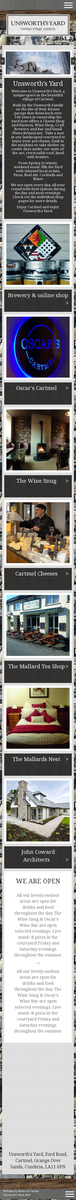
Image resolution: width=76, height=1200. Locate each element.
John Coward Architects (38, 855)
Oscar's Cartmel (36, 388)
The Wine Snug (36, 480)
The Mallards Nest (36, 759)
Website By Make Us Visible (21, 1191)
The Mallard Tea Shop (36, 666)
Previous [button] (3, 62)
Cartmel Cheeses (36, 573)
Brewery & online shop (38, 297)
